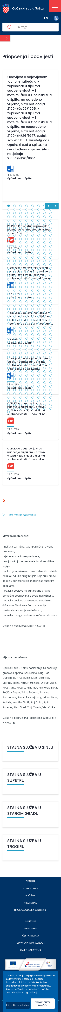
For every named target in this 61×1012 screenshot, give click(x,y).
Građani (30, 881)
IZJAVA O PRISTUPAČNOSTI (30, 942)
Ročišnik (31, 895)
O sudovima (30, 888)
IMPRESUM (30, 921)
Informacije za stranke (22, 515)
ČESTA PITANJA (30, 935)
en (46, 18)
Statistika (30, 902)
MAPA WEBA (30, 928)
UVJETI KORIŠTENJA (30, 950)
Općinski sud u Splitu (19, 178)
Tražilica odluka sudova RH (30, 909)
